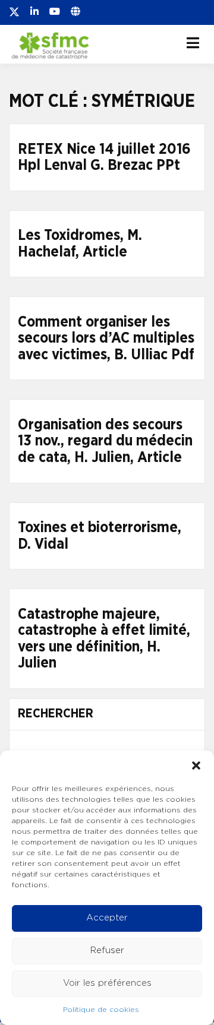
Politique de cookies (101, 1009)
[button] (196, 765)
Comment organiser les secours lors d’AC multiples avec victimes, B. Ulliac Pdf (106, 338)
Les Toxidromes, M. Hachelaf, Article (80, 244)
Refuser (107, 950)
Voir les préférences (107, 983)
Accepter (107, 917)
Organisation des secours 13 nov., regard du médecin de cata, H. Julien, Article (105, 441)
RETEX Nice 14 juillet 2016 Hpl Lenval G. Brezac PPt (104, 157)
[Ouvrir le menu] (193, 43)
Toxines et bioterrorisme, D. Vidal (99, 536)
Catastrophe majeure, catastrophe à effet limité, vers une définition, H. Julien (104, 639)
